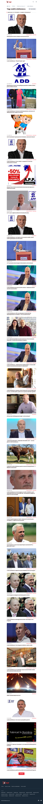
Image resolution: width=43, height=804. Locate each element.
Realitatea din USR (22, 792)
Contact (2, 786)
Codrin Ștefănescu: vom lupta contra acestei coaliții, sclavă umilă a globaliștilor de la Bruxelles (20, 238)
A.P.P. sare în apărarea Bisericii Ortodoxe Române (18, 212)
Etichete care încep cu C (21, 6)
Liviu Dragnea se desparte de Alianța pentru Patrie (18, 595)
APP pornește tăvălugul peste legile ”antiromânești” (18, 416)
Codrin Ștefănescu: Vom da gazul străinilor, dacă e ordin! (19, 645)
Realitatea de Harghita (4, 795)
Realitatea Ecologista (4, 794)
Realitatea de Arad (18, 795)
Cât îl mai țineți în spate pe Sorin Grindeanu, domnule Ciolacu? (21, 137)
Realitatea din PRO (25, 794)
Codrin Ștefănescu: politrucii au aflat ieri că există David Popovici (21, 770)
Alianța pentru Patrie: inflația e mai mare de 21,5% (18, 36)
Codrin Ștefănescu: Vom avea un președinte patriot (18, 720)
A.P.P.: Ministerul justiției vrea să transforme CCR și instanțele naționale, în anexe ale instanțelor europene (20, 339)
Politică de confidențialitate (15, 786)
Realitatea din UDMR (19, 794)
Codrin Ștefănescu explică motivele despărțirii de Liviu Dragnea (21, 570)
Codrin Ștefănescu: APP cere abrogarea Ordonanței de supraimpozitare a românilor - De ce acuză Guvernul (19, 314)
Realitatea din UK (11, 795)
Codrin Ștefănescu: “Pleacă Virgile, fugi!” (16, 61)
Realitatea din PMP (11, 794)
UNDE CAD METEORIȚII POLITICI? (14, 695)
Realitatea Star (16, 792)
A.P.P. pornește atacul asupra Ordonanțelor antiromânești (20, 263)
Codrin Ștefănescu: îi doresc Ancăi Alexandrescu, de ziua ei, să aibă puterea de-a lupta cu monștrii (21, 112)
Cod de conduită (23, 786)
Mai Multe (21, 773)
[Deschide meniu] (36, 2)
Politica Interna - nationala (31, 34)
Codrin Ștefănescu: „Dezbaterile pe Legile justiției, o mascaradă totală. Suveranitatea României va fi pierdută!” (21, 365)
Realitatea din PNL (32, 794)
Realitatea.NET (3, 792)
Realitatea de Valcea (25, 795)
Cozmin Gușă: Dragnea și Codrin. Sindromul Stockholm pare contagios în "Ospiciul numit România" (20, 520)
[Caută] (33, 2)
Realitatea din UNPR (29, 792)
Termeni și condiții (7, 786)
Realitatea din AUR (36, 792)
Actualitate (34, 83)
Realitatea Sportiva (9, 792)
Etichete (13, 6)
